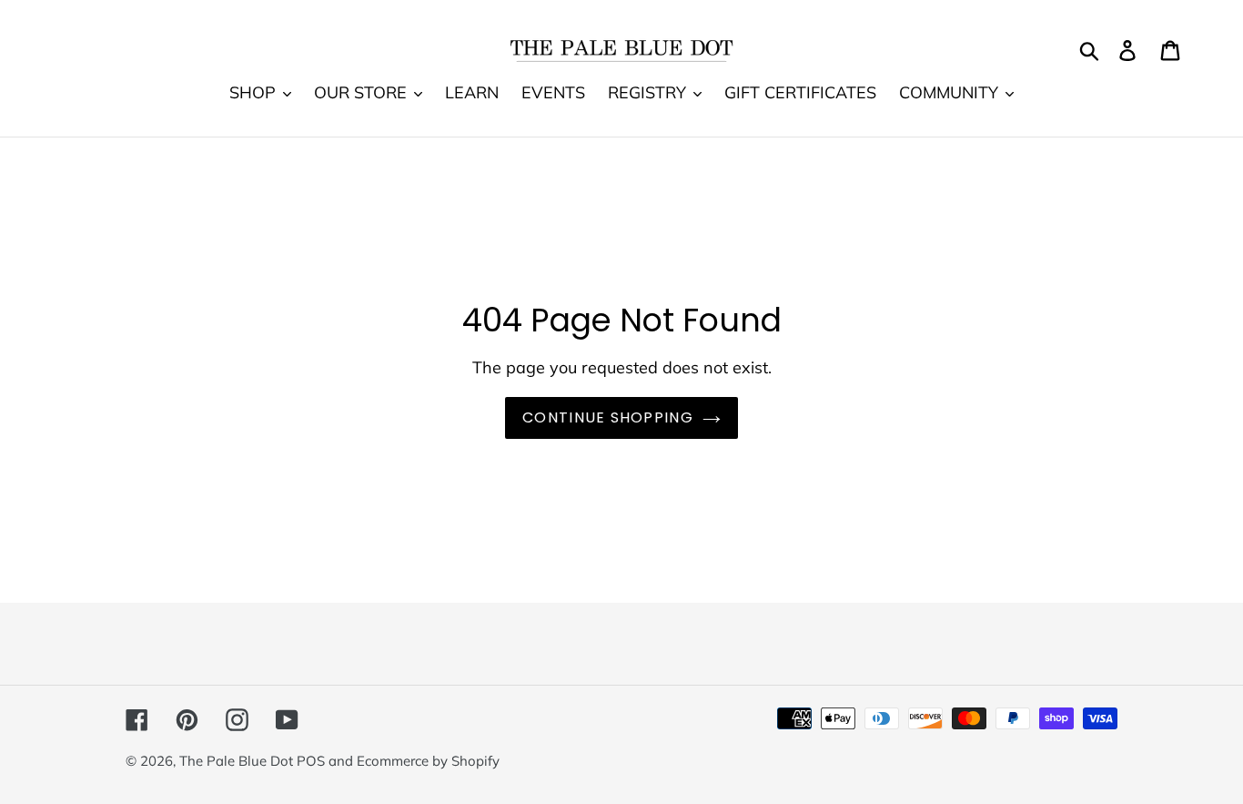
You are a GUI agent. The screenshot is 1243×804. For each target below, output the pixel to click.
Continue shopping (607, 417)
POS (311, 760)
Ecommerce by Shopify (428, 760)
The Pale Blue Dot (238, 760)
